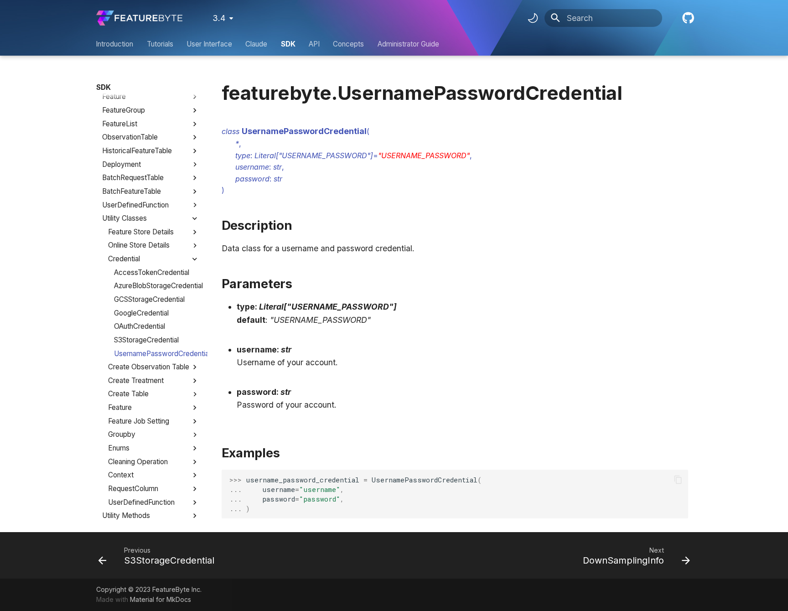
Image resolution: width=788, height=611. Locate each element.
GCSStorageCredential (149, 299)
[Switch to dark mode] (533, 18)
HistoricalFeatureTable (137, 150)
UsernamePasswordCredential (156, 353)
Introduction (115, 44)
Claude (257, 44)
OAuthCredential (139, 326)
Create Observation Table (148, 366)
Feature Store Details (141, 232)
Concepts (348, 44)
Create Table (128, 393)
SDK (288, 44)
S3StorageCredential (146, 340)
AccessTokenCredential (151, 272)
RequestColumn (133, 488)
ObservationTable (130, 137)
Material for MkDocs (160, 599)
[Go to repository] (687, 18)
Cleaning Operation (138, 461)
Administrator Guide (408, 44)
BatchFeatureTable (131, 191)
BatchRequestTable (133, 177)
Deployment (121, 164)
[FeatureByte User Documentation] (139, 18)
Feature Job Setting (138, 421)
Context (121, 475)
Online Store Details (139, 245)
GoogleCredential (141, 313)
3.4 (219, 18)
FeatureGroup (123, 110)
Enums (119, 448)
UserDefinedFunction (135, 205)
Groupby (121, 434)
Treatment (118, 83)
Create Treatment (136, 380)
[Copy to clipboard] (678, 480)
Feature (114, 96)
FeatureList (119, 123)
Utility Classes (124, 218)
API (314, 44)
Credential (124, 258)
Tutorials (160, 44)
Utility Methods (126, 515)
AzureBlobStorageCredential (156, 285)
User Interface (209, 44)
